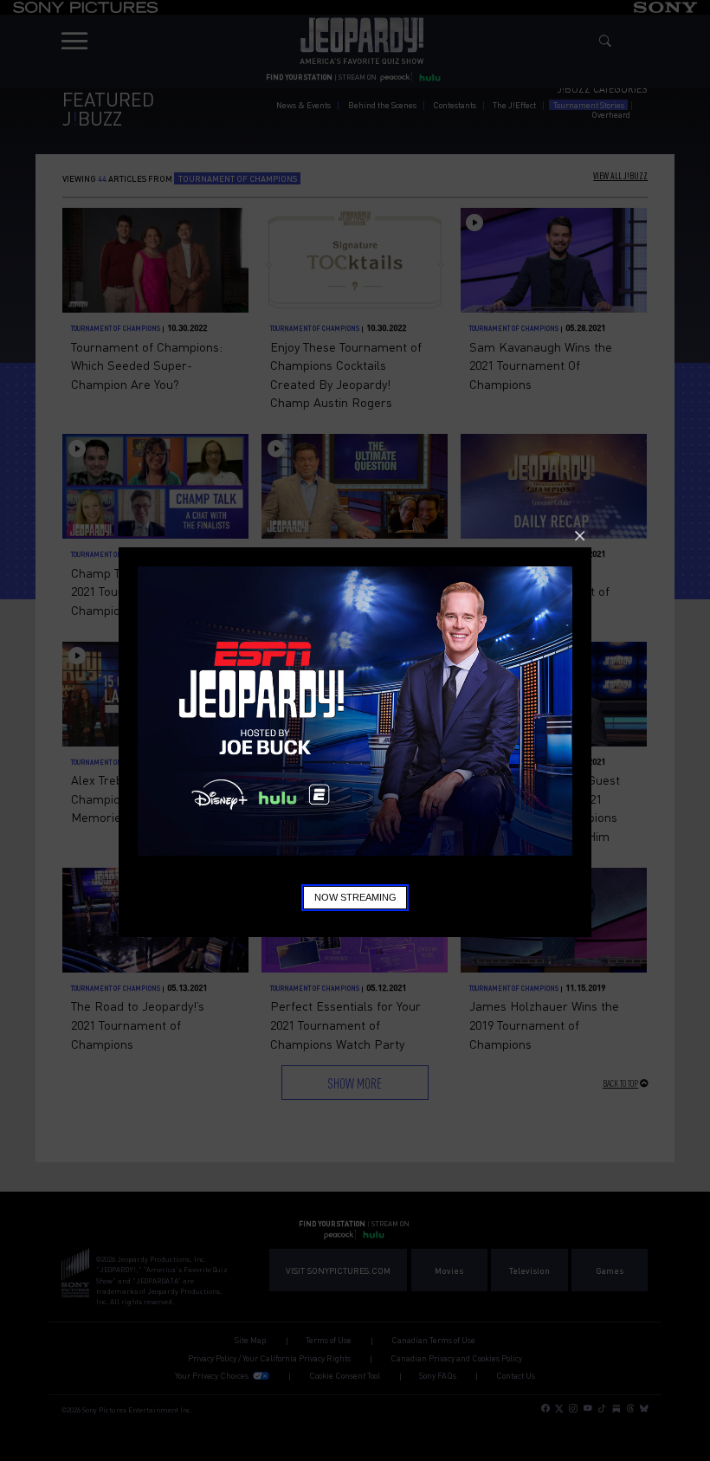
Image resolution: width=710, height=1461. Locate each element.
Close (579, 535)
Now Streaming (355, 897)
